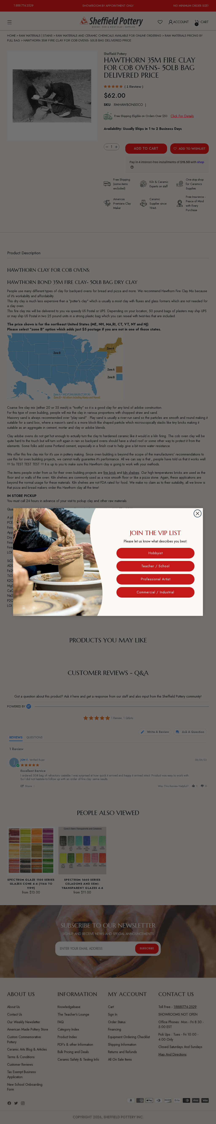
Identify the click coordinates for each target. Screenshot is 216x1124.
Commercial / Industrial (155, 592)
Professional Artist (155, 579)
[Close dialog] (197, 513)
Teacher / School (155, 566)
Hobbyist (155, 553)
